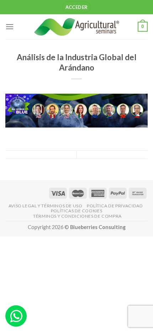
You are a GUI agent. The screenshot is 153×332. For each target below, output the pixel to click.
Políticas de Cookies (76, 210)
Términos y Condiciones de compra (77, 216)
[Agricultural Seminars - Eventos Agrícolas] (76, 26)
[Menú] (9, 26)
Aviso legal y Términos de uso (46, 205)
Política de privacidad (115, 205)
